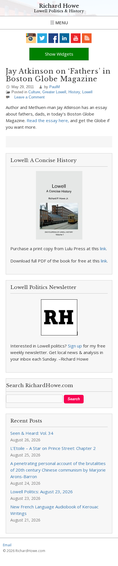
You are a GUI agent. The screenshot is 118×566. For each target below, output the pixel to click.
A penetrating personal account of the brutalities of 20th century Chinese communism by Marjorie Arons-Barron (58, 469)
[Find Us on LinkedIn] (65, 38)
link (103, 248)
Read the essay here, (48, 120)
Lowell (87, 92)
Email (7, 545)
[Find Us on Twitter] (42, 38)
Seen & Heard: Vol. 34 (31, 433)
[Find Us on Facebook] (53, 38)
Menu (61, 22)
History (74, 92)
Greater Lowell (54, 92)
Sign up (75, 346)
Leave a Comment (29, 97)
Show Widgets (59, 54)
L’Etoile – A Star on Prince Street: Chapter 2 (53, 448)
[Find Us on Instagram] (31, 38)
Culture (34, 92)
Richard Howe (59, 6)
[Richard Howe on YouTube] (76, 38)
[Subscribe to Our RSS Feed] (87, 38)
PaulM (54, 87)
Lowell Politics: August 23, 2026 (41, 491)
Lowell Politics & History (59, 11)
